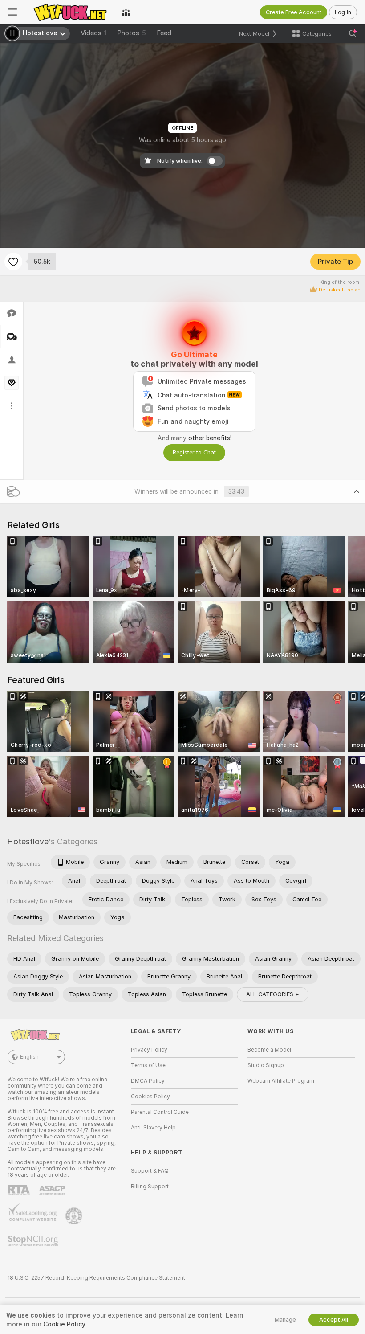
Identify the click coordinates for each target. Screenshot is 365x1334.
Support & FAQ (150, 1171)
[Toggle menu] (12, 12)
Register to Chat (194, 452)
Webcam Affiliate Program (280, 1081)
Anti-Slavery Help (153, 1128)
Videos (93, 33)
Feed (164, 33)
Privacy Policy (149, 1050)
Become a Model (269, 1050)
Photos (131, 33)
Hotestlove (28, 841)
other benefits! (209, 438)
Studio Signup (265, 1065)
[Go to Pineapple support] (74, 1215)
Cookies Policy (150, 1096)
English (29, 1057)
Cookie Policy (64, 1324)
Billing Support (150, 1186)
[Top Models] (126, 12)
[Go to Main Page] (69, 12)
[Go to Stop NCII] (34, 1241)
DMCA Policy (148, 1081)
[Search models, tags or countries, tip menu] (352, 33)
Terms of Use (148, 1065)
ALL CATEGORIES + (272, 994)
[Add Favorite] (13, 261)
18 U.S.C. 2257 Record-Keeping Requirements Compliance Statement (96, 1278)
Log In (343, 12)
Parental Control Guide (160, 1112)
